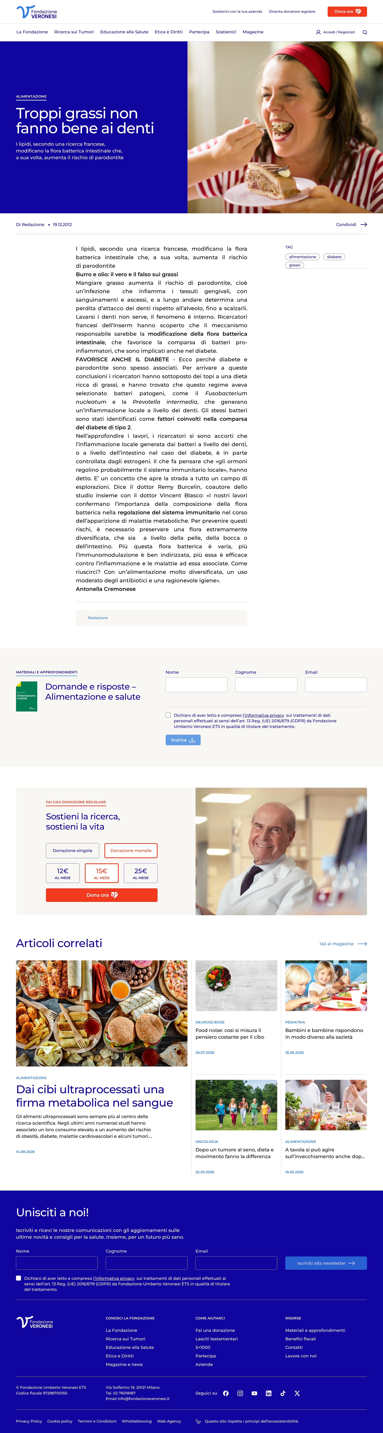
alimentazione (302, 257)
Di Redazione (30, 224)
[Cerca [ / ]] (365, 32)
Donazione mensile (131, 850)
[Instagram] (240, 1393)
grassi (294, 265)
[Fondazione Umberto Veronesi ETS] (36, 11)
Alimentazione (31, 96)
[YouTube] (254, 1393)
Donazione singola (72, 850)
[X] (297, 1393)
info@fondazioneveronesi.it (144, 1398)
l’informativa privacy (263, 715)
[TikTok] (282, 1393)
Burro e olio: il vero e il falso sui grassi (127, 274)
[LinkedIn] (268, 1393)
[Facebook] (225, 1393)
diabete (334, 257)
